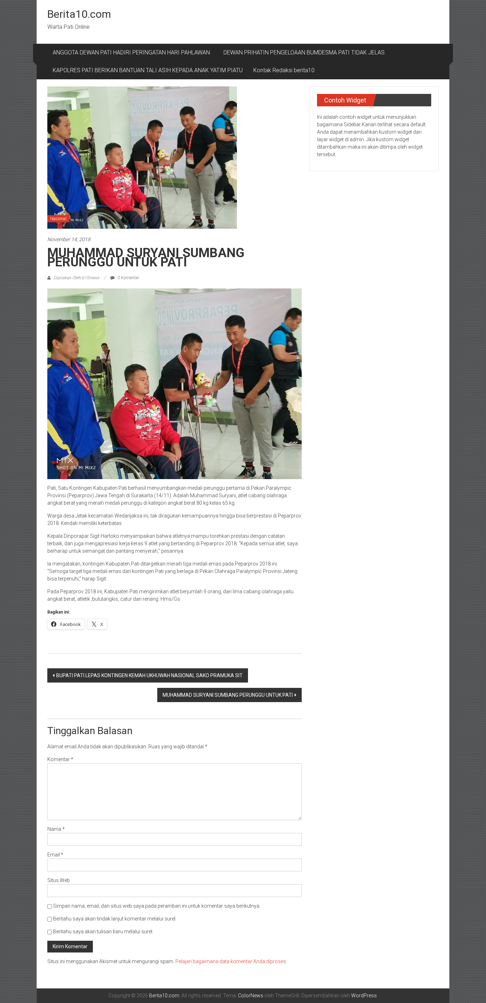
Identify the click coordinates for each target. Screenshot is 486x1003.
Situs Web (58, 880)
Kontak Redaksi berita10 (284, 70)
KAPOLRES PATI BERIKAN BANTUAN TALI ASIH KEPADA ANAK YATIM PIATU (148, 70)
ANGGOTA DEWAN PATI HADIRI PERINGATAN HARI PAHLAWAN (133, 52)
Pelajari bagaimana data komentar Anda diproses (230, 961)
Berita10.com (79, 14)
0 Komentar (127, 277)
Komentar (60, 759)
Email (55, 855)
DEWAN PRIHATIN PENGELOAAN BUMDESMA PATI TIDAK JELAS (304, 52)
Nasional (58, 218)
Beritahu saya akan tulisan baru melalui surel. (103, 931)
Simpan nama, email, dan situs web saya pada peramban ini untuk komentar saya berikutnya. (156, 906)
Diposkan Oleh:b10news (76, 277)
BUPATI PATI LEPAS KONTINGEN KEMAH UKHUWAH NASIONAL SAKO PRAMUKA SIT (149, 675)
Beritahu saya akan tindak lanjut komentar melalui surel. (114, 919)
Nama (56, 829)
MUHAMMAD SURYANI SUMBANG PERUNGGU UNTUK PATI (228, 695)
